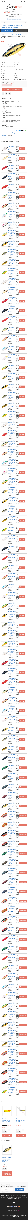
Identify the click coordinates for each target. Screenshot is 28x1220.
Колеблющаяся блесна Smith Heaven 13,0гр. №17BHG (6, 1160)
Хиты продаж (18, 25)
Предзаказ (23, 767)
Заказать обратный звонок (14, 19)
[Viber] (23, 130)
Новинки (10, 25)
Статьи (10, 27)
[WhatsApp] (25, 130)
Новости (4, 27)
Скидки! (4, 25)
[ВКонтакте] (16, 130)
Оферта (24, 1195)
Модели (10, 135)
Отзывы (15, 27)
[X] (22, 130)
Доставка (12, 1195)
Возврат (3, 1197)
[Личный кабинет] (25, 1)
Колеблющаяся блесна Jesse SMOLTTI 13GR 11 (6, 1121)
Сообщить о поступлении (13, 89)
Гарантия (4, 135)
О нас (2, 1195)
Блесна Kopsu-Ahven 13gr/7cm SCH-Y (20, 1120)
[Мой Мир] (20, 130)
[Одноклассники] (18, 130)
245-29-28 (15, 17)
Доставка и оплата (18, 133)
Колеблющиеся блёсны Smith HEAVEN (12, 34)
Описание (4, 133)
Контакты (18, 1197)
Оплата (7, 1195)
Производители (11, 1197)
